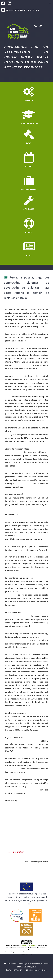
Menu (49, 3)
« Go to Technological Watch (36, 861)
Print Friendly (11, 800)
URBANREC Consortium (28, 945)
